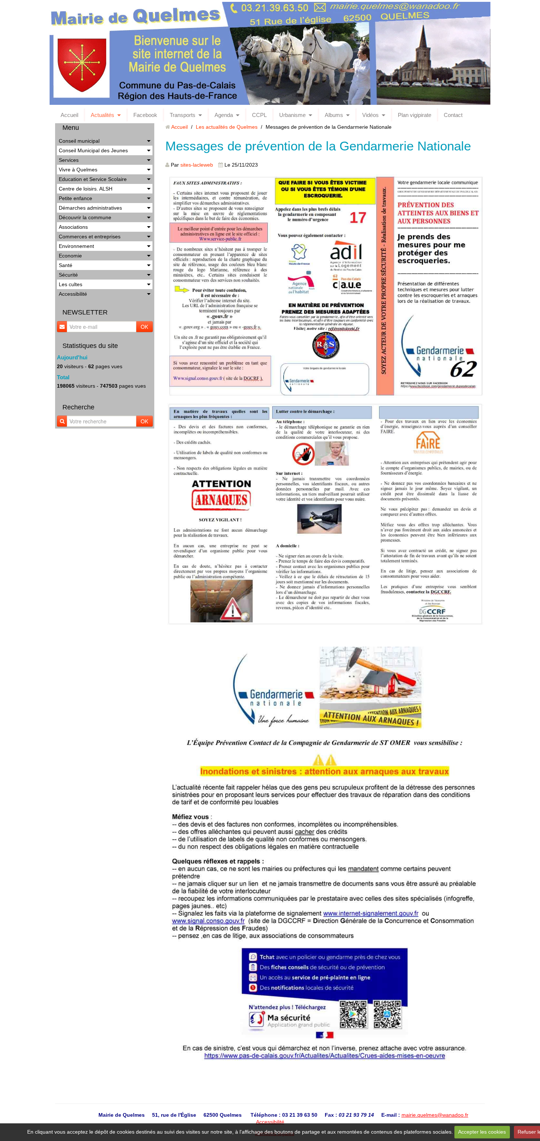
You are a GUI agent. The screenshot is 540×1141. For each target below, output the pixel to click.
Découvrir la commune (85, 217)
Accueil (69, 115)
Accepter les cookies (482, 1132)
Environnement (76, 246)
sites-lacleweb (196, 165)
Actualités (102, 115)
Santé (65, 265)
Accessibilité (73, 294)
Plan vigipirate (414, 115)
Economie (70, 256)
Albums (334, 115)
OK (144, 326)
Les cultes (70, 284)
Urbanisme (292, 115)
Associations (73, 227)
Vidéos (370, 115)
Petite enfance (75, 198)
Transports (182, 115)
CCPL (259, 115)
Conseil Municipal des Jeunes (93, 150)
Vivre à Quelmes (78, 170)
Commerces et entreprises (89, 236)
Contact (453, 115)
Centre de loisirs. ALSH (85, 189)
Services (69, 160)
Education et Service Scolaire (93, 179)
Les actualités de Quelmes (227, 127)
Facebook (145, 115)
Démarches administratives (90, 208)
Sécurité (68, 275)
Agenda (224, 115)
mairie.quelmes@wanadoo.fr (435, 1115)
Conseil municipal (79, 141)
